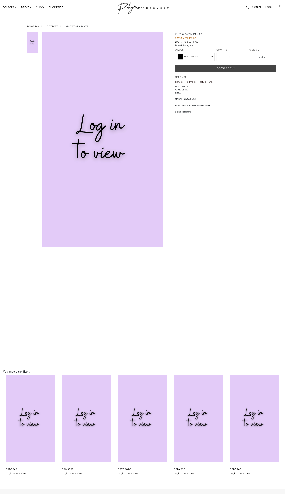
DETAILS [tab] (178, 82)
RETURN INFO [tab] (206, 82)
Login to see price (16, 473)
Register (270, 7)
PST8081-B (125, 469)
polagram (33, 26)
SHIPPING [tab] (191, 82)
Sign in (256, 7)
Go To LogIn (226, 68)
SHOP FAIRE (56, 7)
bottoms (53, 26)
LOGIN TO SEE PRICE (186, 42)
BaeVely (26, 7)
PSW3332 (68, 469)
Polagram (9, 7)
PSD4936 (180, 469)
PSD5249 (11, 469)
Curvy (40, 7)
